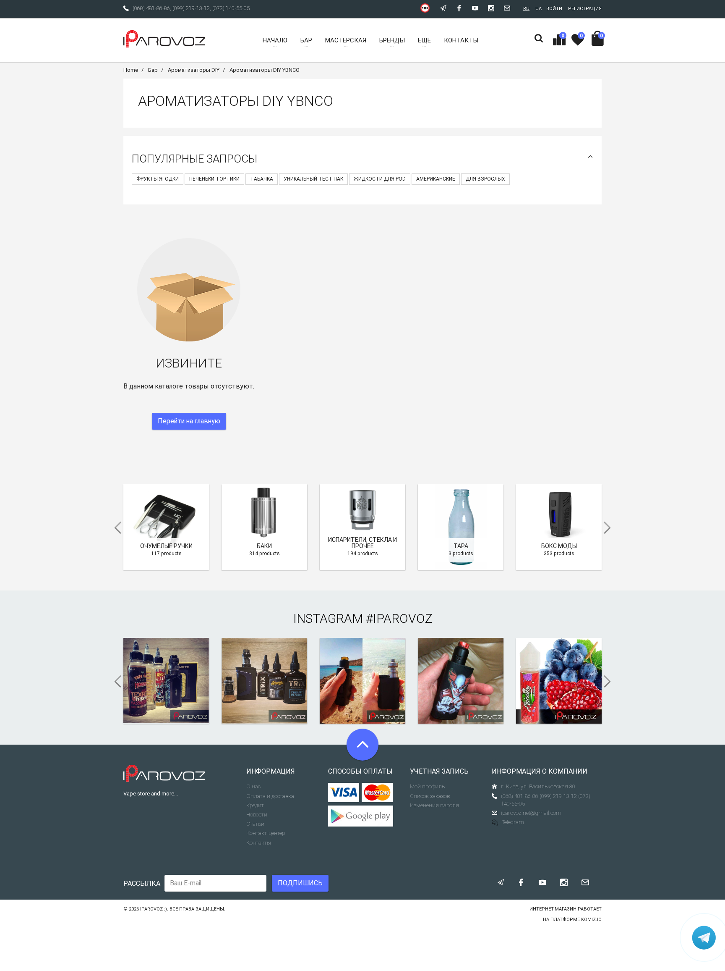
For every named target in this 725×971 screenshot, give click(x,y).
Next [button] (610, 528)
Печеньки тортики (214, 179)
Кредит (255, 805)
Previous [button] (115, 528)
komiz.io (591, 919)
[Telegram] (704, 937)
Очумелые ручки (166, 546)
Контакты (258, 843)
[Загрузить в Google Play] (362, 816)
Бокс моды (559, 546)
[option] (166, 527)
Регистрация (585, 8)
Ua (538, 8)
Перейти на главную (189, 421)
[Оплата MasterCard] (377, 792)
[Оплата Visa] (344, 792)
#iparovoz (399, 618)
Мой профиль (427, 786)
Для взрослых (485, 179)
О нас (253, 786)
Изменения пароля (434, 805)
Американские (435, 179)
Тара (461, 546)
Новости (256, 814)
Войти (554, 8)
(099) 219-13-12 (191, 8)
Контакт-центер (265, 833)
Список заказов (430, 796)
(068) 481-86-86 (151, 8)
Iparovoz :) (153, 909)
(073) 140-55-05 (231, 8)
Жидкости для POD (380, 179)
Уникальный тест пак (313, 179)
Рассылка (141, 883)
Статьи (255, 824)
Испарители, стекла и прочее (362, 542)
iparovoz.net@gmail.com (531, 813)
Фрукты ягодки (157, 179)
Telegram (513, 822)
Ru (526, 8)
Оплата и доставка (270, 796)
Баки (264, 546)
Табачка (261, 179)
